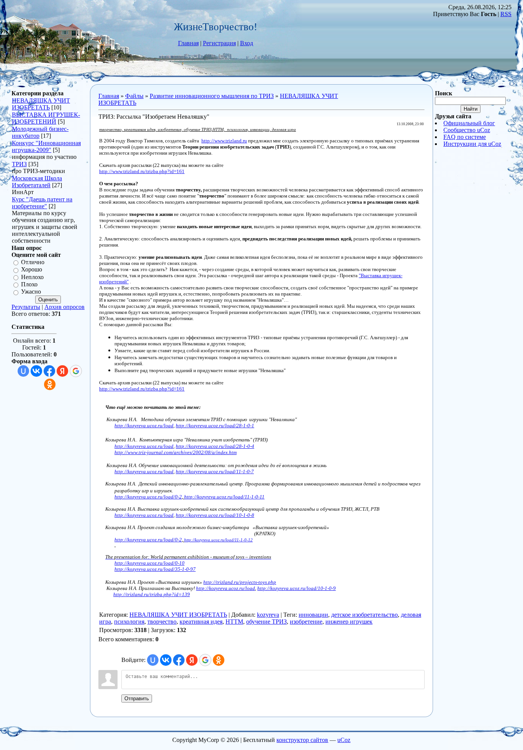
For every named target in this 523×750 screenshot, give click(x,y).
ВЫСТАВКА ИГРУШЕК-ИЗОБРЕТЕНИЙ (46, 118)
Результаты (25, 307)
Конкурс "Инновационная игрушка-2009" (46, 146)
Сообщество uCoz (466, 130)
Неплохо (32, 277)
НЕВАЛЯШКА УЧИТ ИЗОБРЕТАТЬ (41, 104)
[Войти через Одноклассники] (50, 384)
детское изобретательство (364, 614)
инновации (313, 614)
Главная (188, 43)
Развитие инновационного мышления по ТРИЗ (212, 96)
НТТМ (234, 621)
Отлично (32, 262)
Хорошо (31, 269)
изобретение (306, 621)
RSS (506, 14)
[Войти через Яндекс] (62, 371)
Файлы (134, 96)
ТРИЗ (19, 164)
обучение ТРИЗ (266, 621)
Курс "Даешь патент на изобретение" (42, 202)
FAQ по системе (464, 137)
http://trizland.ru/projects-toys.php (239, 582)
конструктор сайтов (302, 740)
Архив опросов (64, 307)
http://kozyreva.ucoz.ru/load (225, 588)
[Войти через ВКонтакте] (36, 371)
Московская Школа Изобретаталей (37, 181)
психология (129, 621)
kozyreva (268, 614)
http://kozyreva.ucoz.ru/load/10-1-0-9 (296, 588)
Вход (246, 43)
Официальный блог (469, 123)
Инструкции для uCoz (472, 144)
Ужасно (31, 292)
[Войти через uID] (23, 371)
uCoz (343, 740)
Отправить (136, 698)
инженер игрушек (349, 621)
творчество (162, 621)
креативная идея (201, 621)
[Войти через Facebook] (49, 371)
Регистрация (219, 43)
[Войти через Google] (76, 371)
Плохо (29, 284)
